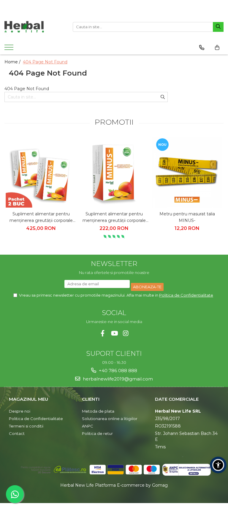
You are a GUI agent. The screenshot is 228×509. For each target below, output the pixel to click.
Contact (17, 433)
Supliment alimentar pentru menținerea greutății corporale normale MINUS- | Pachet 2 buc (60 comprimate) (41, 217)
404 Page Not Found (45, 62)
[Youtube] (114, 333)
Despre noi (19, 411)
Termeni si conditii (26, 426)
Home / (13, 62)
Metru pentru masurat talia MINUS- (187, 217)
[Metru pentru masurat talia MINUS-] (187, 172)
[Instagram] (126, 333)
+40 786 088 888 (117, 370)
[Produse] (9, 49)
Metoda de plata (98, 411)
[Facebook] (102, 333)
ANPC (87, 426)
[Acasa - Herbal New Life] (34, 26)
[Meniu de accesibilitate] (218, 465)
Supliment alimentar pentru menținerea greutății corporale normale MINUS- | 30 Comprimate (114, 217)
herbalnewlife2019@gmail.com (117, 379)
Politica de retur (97, 433)
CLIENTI (90, 399)
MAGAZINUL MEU (28, 399)
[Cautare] (218, 27)
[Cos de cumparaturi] (217, 48)
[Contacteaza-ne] (201, 48)
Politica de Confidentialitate (186, 295)
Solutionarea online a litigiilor (109, 418)
